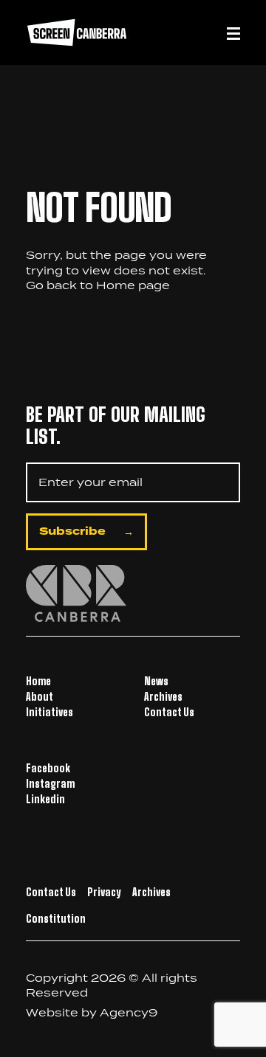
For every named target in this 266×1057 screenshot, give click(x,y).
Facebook (48, 768)
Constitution (56, 918)
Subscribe (72, 531)
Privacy (104, 892)
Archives (163, 696)
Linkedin (45, 799)
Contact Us (169, 712)
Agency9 (128, 1012)
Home (115, 285)
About (39, 696)
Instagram (50, 783)
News (156, 681)
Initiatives (49, 712)
